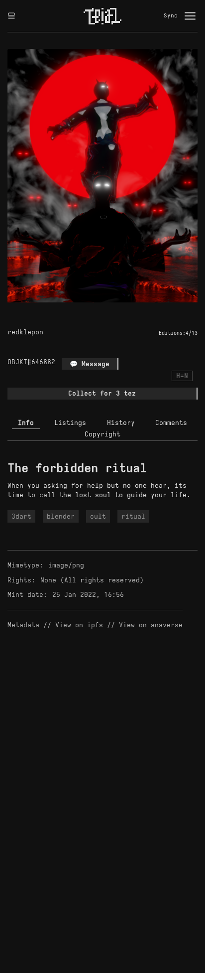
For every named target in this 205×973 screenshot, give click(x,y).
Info (26, 422)
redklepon (25, 332)
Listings (70, 422)
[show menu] (190, 15)
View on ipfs (79, 625)
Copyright (102, 434)
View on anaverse (151, 625)
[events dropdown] (11, 16)
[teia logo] (102, 16)
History (121, 422)
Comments (171, 422)
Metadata (23, 625)
